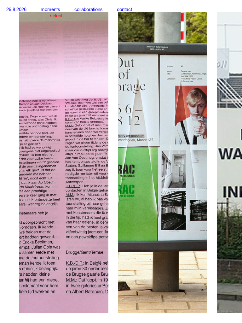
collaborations (88, 9)
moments (50, 9)
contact (124, 9)
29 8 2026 (16, 9)
